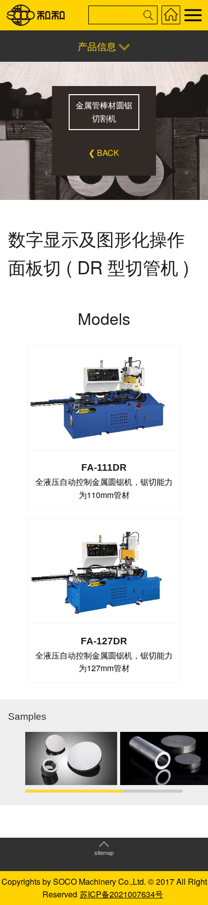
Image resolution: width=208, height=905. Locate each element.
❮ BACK (103, 152)
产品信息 (97, 46)
